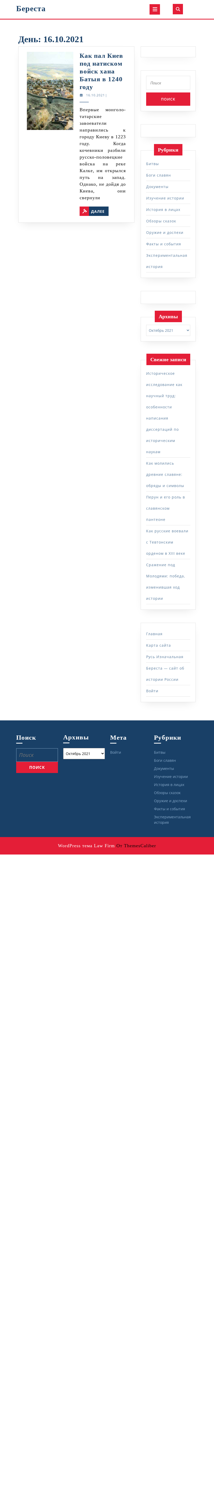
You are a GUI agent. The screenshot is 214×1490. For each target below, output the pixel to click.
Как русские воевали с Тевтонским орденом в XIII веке (167, 542)
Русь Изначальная (164, 656)
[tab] (154, 9)
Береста (31, 8)
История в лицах (163, 209)
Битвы (152, 163)
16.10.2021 (95, 95)
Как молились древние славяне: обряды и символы (165, 474)
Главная (154, 633)
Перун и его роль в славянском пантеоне (165, 508)
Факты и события (163, 243)
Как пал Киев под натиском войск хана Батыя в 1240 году (101, 71)
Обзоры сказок (161, 221)
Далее (100, 210)
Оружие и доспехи (164, 232)
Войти (152, 690)
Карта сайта (158, 645)
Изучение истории (165, 198)
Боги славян (158, 175)
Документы (157, 186)
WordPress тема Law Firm (86, 845)
